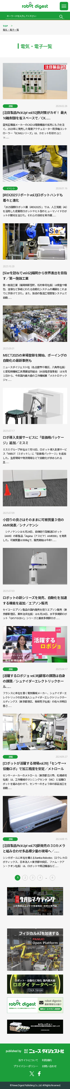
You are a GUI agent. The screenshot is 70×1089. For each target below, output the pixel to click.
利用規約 (47, 1060)
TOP (5, 26)
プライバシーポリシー (25, 1066)
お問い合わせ (49, 1066)
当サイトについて (28, 1060)
